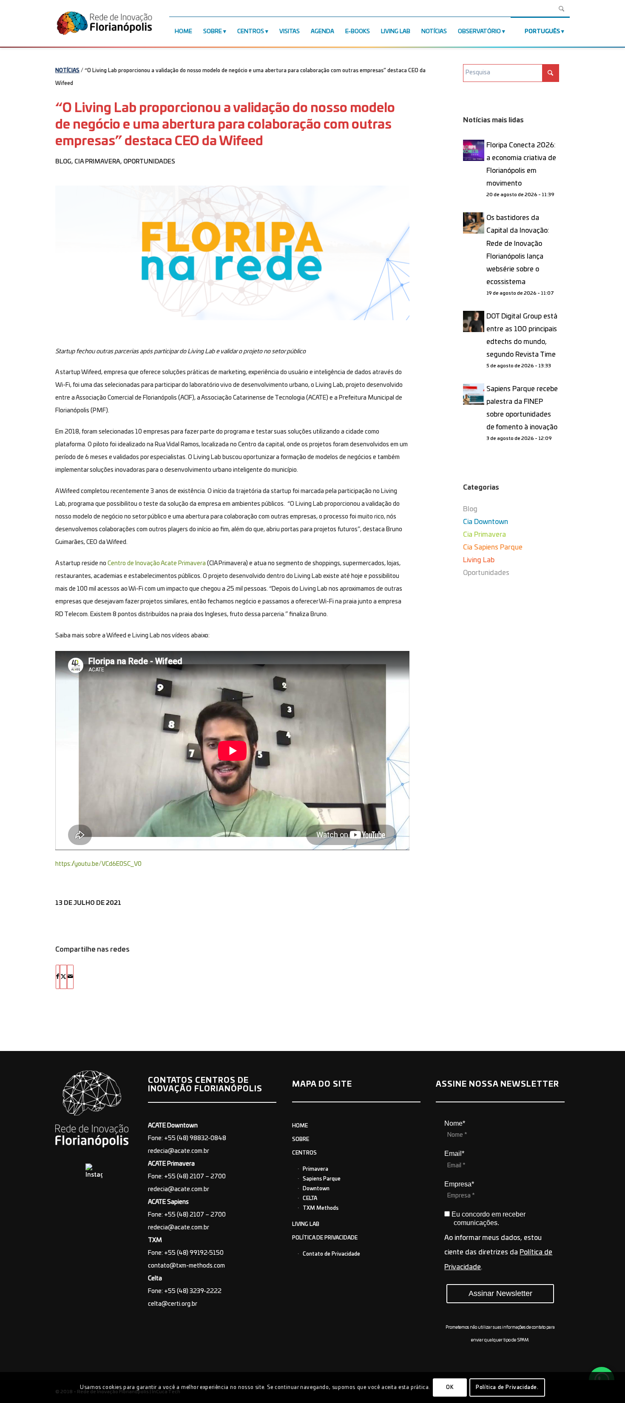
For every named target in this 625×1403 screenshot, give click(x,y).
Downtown (316, 1188)
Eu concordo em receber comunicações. (488, 1218)
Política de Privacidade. (507, 1387)
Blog (63, 162)
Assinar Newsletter (500, 1293)
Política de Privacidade (325, 1237)
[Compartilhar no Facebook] (58, 977)
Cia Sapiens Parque (493, 547)
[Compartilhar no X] (63, 977)
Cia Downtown (485, 521)
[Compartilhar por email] (70, 977)
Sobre (300, 1139)
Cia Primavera (97, 162)
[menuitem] (183, 32)
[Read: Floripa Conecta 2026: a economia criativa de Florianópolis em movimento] (473, 150)
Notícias (67, 70)
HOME (300, 1125)
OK (449, 1387)
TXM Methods (320, 1208)
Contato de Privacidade (331, 1254)
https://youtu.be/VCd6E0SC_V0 (98, 864)
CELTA (310, 1198)
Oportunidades (149, 162)
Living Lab (478, 560)
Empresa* (459, 1184)
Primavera (315, 1169)
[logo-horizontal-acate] (104, 25)
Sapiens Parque (322, 1178)
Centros (304, 1152)
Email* (454, 1153)
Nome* (454, 1123)
